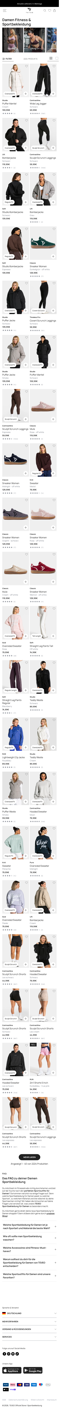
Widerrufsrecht (37, 1399)
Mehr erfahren (10, 1321)
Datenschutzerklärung (18, 1399)
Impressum (52, 1399)
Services (7, 1336)
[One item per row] (57, 58)
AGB (4, 1399)
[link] (54, 10)
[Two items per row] (51, 58)
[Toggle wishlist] (26, 66)
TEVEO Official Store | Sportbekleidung (25, 1405)
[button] (4, 10)
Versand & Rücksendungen (16, 1329)
